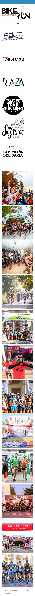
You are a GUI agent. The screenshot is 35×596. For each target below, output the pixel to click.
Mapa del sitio (6, 592)
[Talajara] (13, 59)
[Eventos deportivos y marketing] (13, 36)
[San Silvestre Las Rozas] (13, 128)
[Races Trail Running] (13, 105)
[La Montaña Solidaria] (13, 151)
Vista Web (29, 590)
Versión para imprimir (10, 590)
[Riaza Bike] (13, 82)
